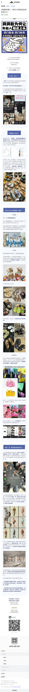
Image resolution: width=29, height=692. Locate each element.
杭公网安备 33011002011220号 (8, 684)
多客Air (4, 657)
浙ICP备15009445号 (17, 686)
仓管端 (4, 663)
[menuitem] (14, 660)
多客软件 (8, 6)
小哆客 (4, 660)
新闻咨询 (13, 6)
